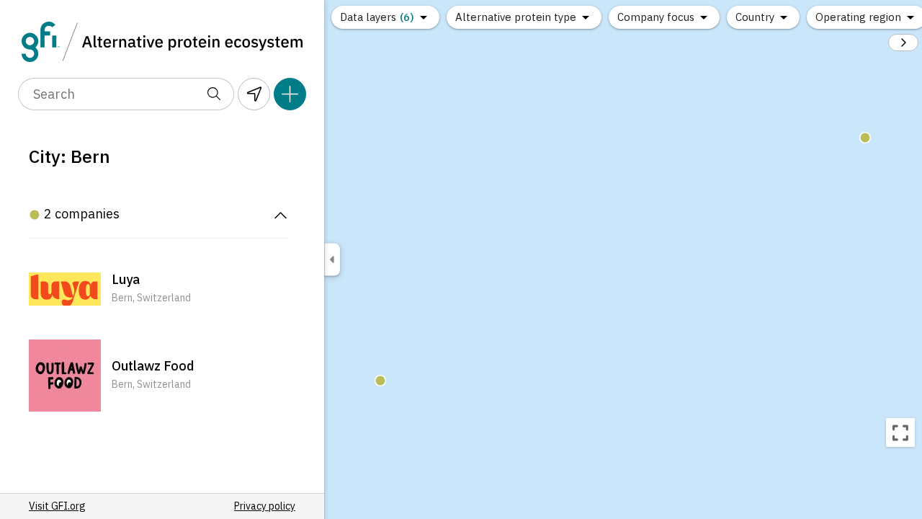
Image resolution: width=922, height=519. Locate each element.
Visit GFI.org (57, 506)
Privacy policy (264, 506)
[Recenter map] (900, 432)
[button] (158, 289)
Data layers (377, 17)
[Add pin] (290, 94)
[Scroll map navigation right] (903, 42)
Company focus (655, 17)
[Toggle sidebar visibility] (332, 260)
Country (754, 17)
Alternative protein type (515, 17)
